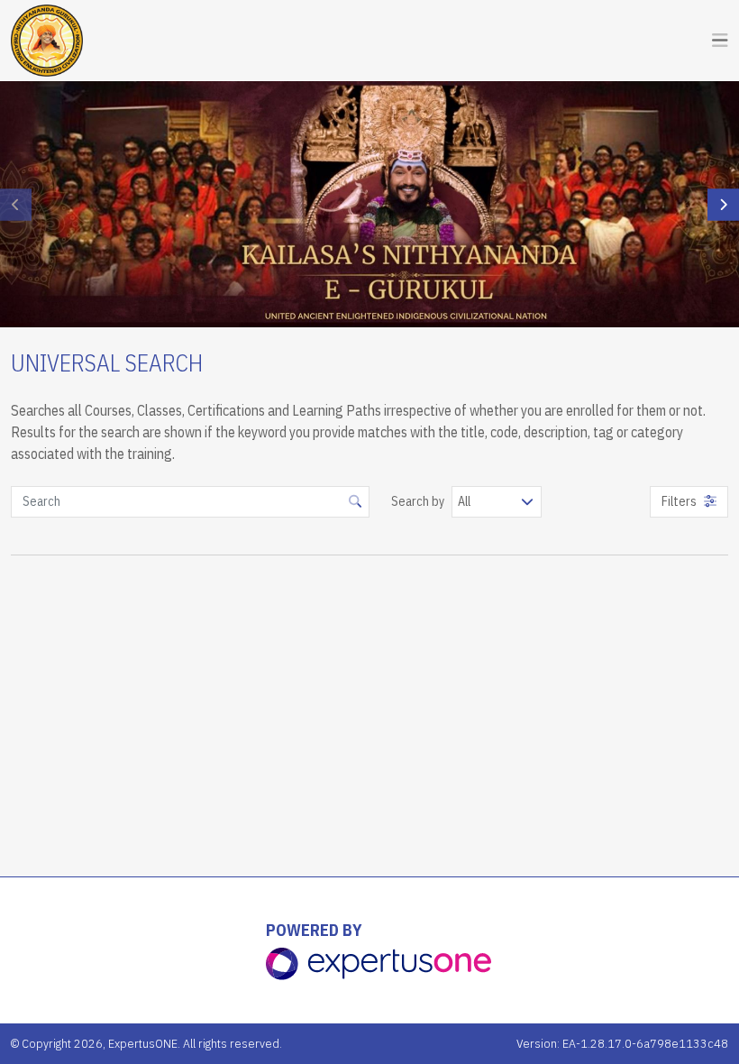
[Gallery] (369, 204)
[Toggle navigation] (720, 40)
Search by (417, 501)
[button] (723, 204)
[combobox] (496, 502)
